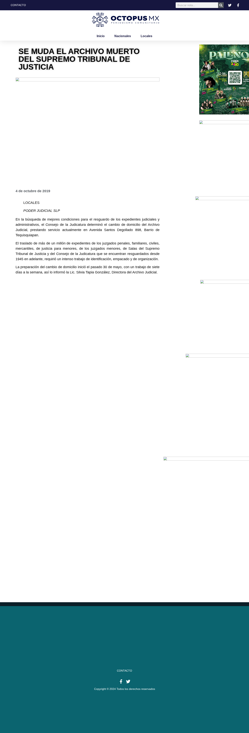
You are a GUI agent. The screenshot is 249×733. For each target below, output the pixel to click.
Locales (146, 36)
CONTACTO (124, 670)
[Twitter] (128, 681)
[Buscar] (221, 5)
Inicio (101, 36)
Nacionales (122, 36)
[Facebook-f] (121, 681)
